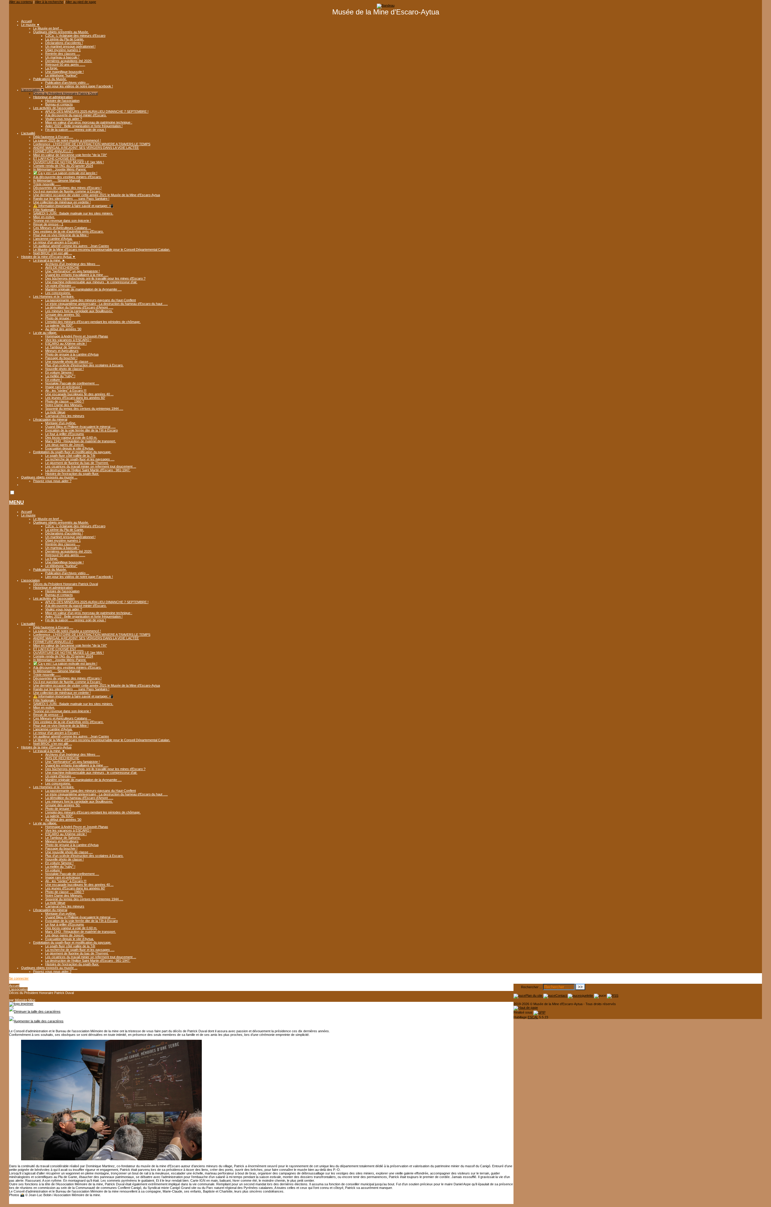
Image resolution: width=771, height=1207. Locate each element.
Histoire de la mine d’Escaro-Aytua (48, 257)
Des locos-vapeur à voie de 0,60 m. (71, 437)
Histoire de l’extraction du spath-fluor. (72, 473)
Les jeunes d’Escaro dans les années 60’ (75, 398)
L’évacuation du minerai (50, 419)
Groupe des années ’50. (62, 314)
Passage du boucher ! (61, 358)
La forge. (51, 68)
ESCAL (533, 1017)
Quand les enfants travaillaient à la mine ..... (76, 275)
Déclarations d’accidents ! (64, 43)
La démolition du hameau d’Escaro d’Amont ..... (79, 307)
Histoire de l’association (62, 100)
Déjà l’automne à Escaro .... (53, 137)
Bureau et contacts (59, 104)
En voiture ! (53, 379)
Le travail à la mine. (49, 260)
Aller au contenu (21, 2)
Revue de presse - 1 (48, 224)
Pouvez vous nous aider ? (52, 481)
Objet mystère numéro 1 (63, 50)
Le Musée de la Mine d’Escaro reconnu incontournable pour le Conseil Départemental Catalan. (101, 249)
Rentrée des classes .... (62, 53)
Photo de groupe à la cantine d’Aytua (71, 354)
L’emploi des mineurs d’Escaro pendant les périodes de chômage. (93, 322)
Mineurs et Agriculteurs (62, 351)
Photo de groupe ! (58, 318)
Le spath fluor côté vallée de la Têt (70, 455)
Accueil (26, 21)
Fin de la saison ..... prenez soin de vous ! (75, 129)
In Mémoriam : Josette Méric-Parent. (59, 169)
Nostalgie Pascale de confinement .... (72, 383)
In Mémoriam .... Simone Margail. (57, 180)
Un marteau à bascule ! (62, 57)
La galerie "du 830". (59, 325)
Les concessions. (58, 293)
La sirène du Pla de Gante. (64, 39)
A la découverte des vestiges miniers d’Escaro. (67, 177)
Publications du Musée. (50, 79)
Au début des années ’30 (63, 329)
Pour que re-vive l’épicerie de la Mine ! (61, 235)
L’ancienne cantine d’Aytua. (53, 238)
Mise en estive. (44, 217)
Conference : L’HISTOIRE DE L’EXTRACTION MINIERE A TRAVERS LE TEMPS (91, 144)
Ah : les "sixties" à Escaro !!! (65, 390)
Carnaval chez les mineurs (64, 416)
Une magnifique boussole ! (64, 72)
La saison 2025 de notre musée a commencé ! (67, 140)
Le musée (30, 25)
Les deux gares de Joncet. (64, 445)
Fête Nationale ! (44, 210)
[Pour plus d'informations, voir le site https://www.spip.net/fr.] (539, 1012)
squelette (587, 995)
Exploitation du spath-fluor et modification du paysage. (72, 452)
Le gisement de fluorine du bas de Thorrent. (77, 463)
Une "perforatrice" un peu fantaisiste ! (72, 271)
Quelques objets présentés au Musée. (61, 32)
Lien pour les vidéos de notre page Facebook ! (79, 86)
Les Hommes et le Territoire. (53, 296)
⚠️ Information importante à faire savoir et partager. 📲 (73, 206)
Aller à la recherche (49, 2)
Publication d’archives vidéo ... (67, 82)
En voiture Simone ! (59, 372)
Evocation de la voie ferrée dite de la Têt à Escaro (81, 430)
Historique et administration (53, 97)
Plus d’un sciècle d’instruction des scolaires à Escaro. (84, 365)
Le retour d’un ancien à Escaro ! (56, 242)
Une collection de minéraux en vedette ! (62, 202)
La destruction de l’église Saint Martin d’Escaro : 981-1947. (87, 470)
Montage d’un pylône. (60, 423)
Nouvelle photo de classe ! (64, 369)
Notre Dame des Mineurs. (64, 405)
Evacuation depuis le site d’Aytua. (69, 448)
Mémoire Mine (25, 1000)
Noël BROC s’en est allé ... (52, 253)
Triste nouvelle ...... (47, 184)
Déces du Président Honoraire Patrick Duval (65, 93)
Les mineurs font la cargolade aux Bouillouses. (79, 311)
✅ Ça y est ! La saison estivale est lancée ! (65, 173)
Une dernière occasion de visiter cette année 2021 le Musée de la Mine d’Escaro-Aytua (96, 195)
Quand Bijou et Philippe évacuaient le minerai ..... (80, 426)
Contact (561, 995)
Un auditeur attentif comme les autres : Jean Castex (71, 246)
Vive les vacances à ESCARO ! (68, 340)
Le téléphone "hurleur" (61, 75)
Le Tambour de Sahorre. (63, 347)
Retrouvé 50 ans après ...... (65, 64)
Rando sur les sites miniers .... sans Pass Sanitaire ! (71, 198)
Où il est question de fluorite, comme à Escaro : (67, 191)
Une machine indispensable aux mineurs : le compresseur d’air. (91, 282)
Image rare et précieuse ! (63, 387)
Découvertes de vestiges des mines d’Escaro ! (67, 188)
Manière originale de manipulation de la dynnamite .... (83, 289)
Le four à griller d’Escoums (64, 434)
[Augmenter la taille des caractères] (36, 1021)
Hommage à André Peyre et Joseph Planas (76, 336)
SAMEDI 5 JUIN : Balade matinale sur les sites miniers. (73, 213)
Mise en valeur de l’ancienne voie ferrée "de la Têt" (70, 155)
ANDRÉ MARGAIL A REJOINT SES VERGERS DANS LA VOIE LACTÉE (86, 147)
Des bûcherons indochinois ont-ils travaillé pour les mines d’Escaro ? (95, 278)
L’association (32, 90)
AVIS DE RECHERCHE (62, 267)
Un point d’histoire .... (60, 285)
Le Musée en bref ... (47, 28)
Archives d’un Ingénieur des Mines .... (72, 264)
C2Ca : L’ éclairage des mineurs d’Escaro (75, 35)
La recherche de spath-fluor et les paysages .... (79, 459)
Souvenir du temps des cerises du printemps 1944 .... (84, 408)
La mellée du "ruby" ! (60, 376)
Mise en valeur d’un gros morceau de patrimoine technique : (88, 122)
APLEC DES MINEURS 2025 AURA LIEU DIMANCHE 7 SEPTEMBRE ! (96, 111)
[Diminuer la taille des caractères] (35, 1011)
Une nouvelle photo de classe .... (69, 361)
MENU (16, 502)
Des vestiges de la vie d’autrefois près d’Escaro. (68, 231)
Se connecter (19, 978)
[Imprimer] (21, 1003)
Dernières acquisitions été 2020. (68, 61)
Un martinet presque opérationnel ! (70, 46)
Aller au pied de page (81, 2)
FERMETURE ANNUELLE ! (53, 151)
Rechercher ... (531, 987)
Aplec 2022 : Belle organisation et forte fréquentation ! (84, 126)
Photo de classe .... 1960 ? (64, 401)
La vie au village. (45, 332)
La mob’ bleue (55, 412)
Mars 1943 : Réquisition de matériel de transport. (80, 441)
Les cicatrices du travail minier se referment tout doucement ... (90, 466)
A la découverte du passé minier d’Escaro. (76, 115)
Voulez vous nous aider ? (63, 119)
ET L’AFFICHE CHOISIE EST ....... (58, 158)
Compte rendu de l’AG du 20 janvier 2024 (63, 166)
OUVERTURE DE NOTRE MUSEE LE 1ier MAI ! (68, 162)
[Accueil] (386, 5)
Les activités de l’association (54, 108)
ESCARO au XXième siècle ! (66, 343)
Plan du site (534, 995)
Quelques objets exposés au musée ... (49, 477)
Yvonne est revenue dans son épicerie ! (62, 220)
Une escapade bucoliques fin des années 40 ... (79, 394)
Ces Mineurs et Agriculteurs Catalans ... (62, 228)
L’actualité (28, 133)
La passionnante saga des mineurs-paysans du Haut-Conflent (90, 300)
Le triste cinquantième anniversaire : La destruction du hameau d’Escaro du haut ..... (106, 304)
